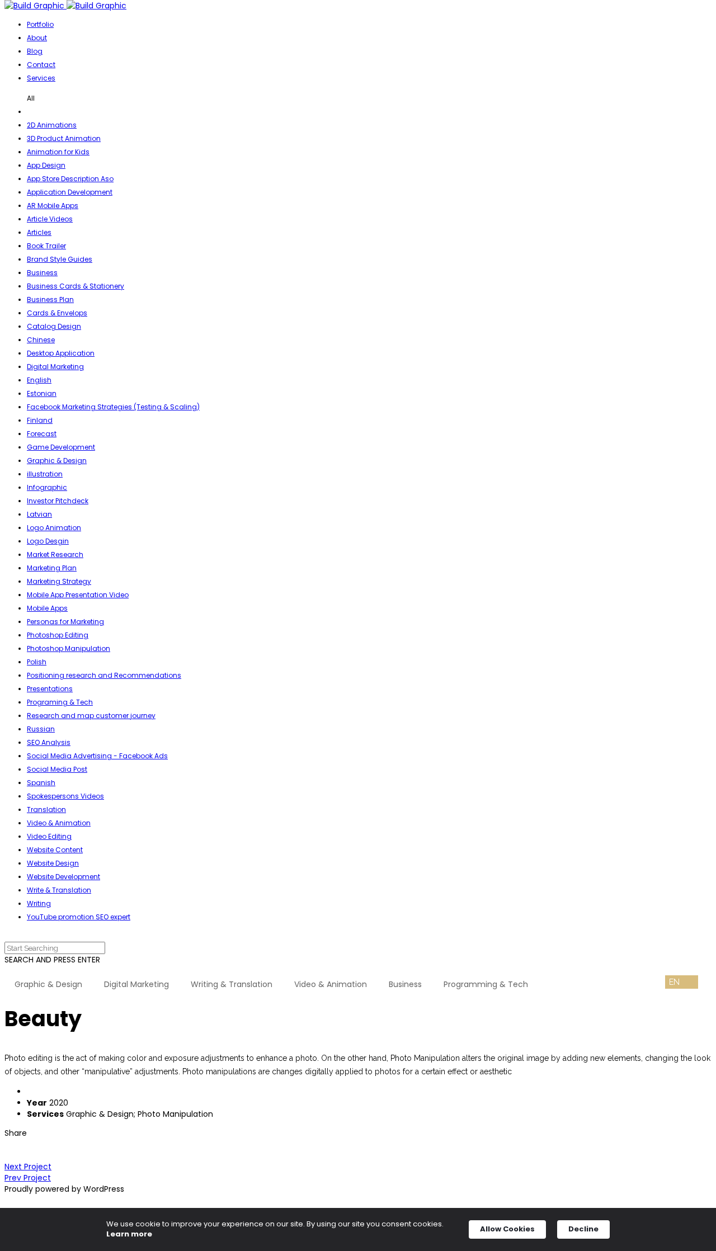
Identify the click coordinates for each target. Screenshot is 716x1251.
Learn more (129, 1234)
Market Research (55, 554)
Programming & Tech (486, 984)
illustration (45, 474)
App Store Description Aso (70, 178)
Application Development (69, 192)
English (39, 380)
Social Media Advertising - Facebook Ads (97, 756)
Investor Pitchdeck (57, 501)
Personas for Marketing (65, 621)
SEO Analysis (48, 742)
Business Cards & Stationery (75, 286)
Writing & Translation (231, 984)
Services (41, 78)
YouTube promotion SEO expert (78, 917)
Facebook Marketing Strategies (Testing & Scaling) (113, 407)
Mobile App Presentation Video (78, 594)
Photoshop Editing (57, 635)
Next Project (27, 1166)
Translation (46, 809)
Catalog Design (54, 326)
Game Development (61, 447)
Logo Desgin (48, 541)
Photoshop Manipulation (68, 648)
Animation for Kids (58, 152)
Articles (39, 232)
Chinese (41, 339)
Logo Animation (54, 527)
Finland (40, 420)
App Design (46, 165)
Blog (35, 51)
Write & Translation (59, 890)
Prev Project (27, 1177)
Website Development (63, 876)
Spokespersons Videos (65, 796)
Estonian (41, 393)
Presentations (50, 688)
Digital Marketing (55, 366)
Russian (41, 729)
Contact (41, 64)
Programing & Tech (60, 702)
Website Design (53, 863)
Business (42, 272)
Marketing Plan (52, 568)
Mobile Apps (47, 608)
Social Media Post (57, 769)
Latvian (39, 514)
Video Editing (49, 836)
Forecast (41, 433)
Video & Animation (59, 823)
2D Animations (52, 125)
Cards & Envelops (57, 313)
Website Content (55, 850)
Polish (36, 662)
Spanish (41, 782)
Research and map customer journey (91, 715)
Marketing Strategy (59, 581)
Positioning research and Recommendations (104, 675)
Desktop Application (61, 353)
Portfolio (40, 24)
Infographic (47, 487)
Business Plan (50, 299)
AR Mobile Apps (52, 205)
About (37, 38)
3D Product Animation (64, 138)
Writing (39, 903)
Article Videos (50, 219)
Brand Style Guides (59, 259)
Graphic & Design (57, 460)
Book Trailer (46, 246)
